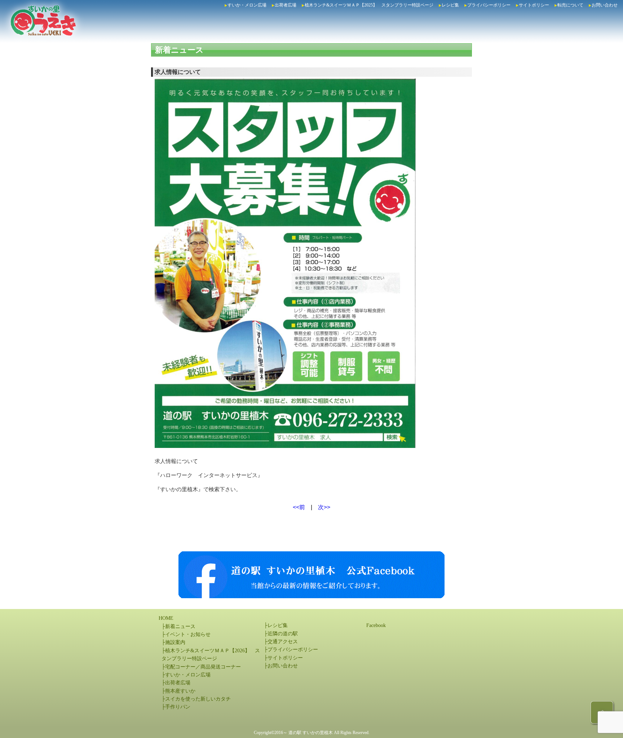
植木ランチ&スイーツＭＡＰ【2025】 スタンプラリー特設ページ (369, 5)
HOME (166, 618)
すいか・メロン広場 (246, 5)
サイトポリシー (534, 5)
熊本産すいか (180, 691)
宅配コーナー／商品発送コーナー (203, 667)
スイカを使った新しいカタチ (198, 699)
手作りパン (177, 707)
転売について (570, 5)
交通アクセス (283, 641)
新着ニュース (179, 49)
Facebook (376, 625)
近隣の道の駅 (283, 633)
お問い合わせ (605, 5)
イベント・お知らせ (188, 634)
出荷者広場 (285, 5)
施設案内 (175, 642)
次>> (324, 507)
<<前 (299, 507)
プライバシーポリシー (489, 5)
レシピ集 (450, 5)
